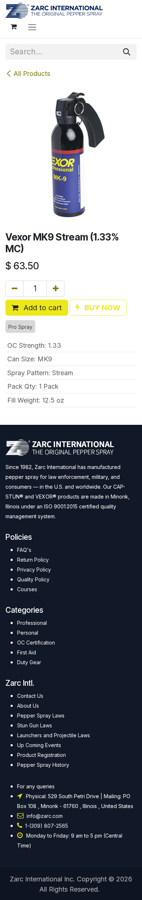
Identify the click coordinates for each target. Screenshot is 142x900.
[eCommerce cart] (13, 27)
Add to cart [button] (41, 307)
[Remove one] (14, 289)
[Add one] (56, 289)
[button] (98, 308)
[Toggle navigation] (32, 27)
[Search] (127, 52)
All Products (31, 73)
